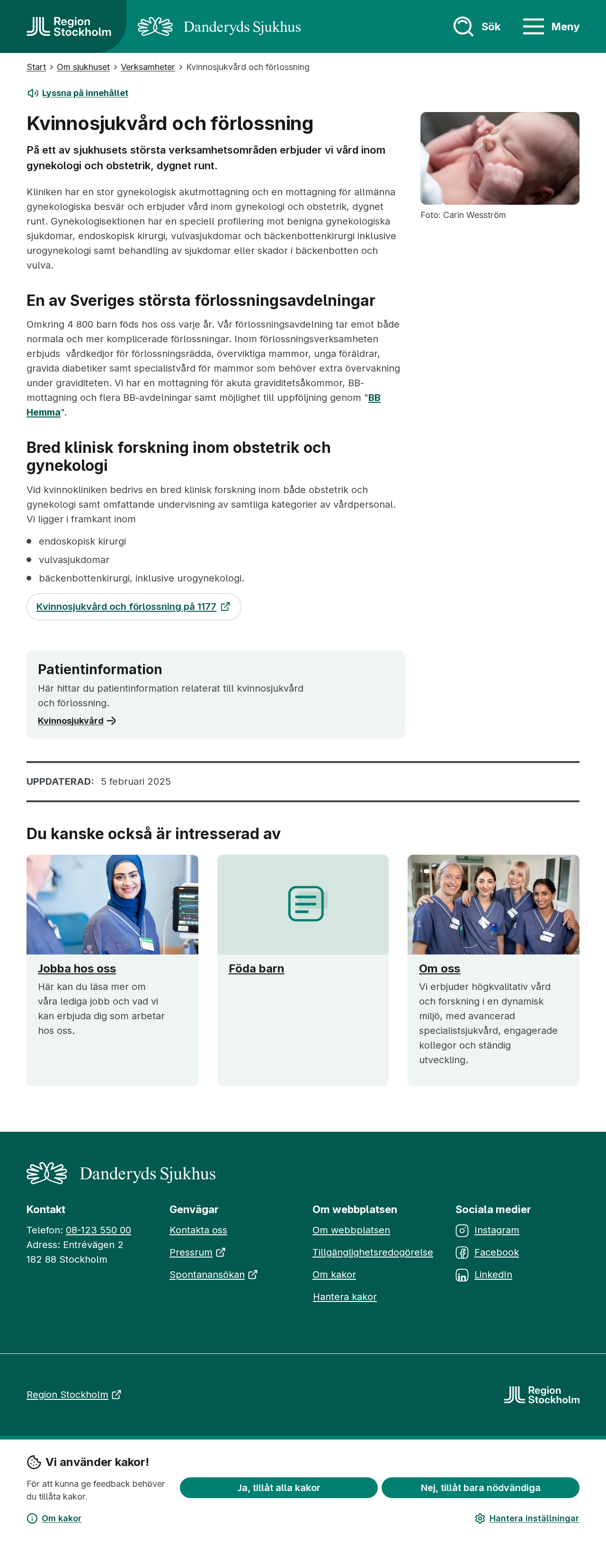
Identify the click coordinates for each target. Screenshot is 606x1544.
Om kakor (61, 1518)
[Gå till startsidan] (69, 26)
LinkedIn (493, 1274)
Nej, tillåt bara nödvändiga (481, 1487)
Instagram (496, 1230)
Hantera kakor (345, 1296)
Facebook (496, 1252)
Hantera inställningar (534, 1518)
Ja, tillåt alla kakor (279, 1487)
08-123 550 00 (98, 1230)
